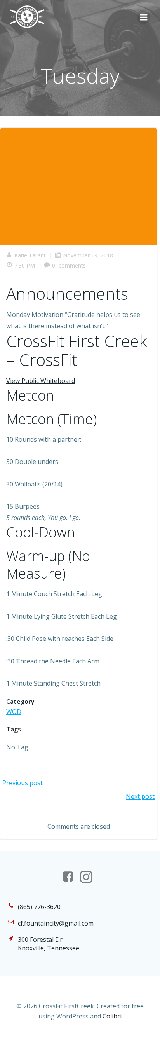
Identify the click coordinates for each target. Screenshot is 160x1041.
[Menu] (143, 17)
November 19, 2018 (88, 255)
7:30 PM (24, 265)
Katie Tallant (30, 255)
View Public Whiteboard (40, 380)
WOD (13, 711)
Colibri (112, 1016)
